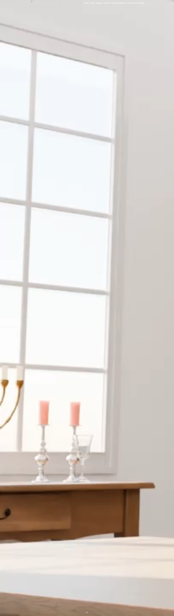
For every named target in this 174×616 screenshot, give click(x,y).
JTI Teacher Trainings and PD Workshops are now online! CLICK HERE (87, 558)
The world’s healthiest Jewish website (87, 606)
